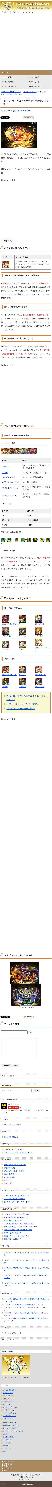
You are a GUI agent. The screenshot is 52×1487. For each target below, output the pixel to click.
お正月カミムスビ (9, 495)
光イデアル (39, 624)
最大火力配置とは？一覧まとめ (15, 1165)
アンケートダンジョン (10, 1407)
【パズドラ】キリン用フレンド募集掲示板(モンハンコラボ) (25, 1313)
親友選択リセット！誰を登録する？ (16, 1236)
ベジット (22, 675)
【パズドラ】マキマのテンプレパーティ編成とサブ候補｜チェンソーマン (26, 1277)
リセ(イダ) (6, 636)
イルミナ (22, 649)
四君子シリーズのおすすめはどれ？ (16, 1196)
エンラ (5, 473)
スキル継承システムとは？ (13, 1220)
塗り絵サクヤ (40, 675)
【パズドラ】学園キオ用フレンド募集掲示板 (19, 1304)
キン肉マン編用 (9, 1177)
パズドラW (6, 1448)
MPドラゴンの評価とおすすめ (14, 1199)
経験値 (5, 1434)
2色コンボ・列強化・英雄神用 (14, 1171)
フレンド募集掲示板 (11, 1137)
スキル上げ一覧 (34, 82)
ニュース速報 (7, 1442)
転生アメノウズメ (9, 675)
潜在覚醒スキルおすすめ (11, 1425)
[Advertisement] (26, 43)
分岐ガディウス (8, 477)
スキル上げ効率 (8, 82)
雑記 (4, 1451)
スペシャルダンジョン (10, 1413)
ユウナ (5, 687)
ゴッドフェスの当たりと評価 (20, 708)
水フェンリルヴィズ (10, 482)
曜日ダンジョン (8, 1419)
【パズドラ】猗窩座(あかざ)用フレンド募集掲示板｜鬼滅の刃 (25, 1299)
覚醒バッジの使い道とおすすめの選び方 (18, 1230)
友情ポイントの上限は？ (12, 1239)
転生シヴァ (39, 687)
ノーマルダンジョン (9, 1416)
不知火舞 (5, 467)
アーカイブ (5, 1333)
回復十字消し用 (9, 1168)
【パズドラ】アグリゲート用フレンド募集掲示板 (21, 1307)
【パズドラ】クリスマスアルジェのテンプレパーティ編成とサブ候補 (26, 1261)
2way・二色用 (9, 1174)
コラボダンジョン (9, 1401)
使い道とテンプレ (35, 86)
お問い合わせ (8, 1464)
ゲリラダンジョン (9, 1410)
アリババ (38, 636)
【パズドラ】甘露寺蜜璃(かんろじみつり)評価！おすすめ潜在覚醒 (26, 1254)
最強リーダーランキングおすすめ (22, 704)
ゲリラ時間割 (7, 77)
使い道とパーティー (22, 110)
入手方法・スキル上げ (10, 1428)
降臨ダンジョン (8, 1399)
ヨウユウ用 (8, 1183)
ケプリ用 (7, 1180)
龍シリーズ (6, 1404)
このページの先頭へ (27, 1484)
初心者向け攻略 (8, 1437)
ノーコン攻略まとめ (9, 86)
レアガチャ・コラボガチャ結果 (13, 1431)
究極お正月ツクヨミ (10, 488)
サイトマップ (8, 1468)
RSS (5, 1470)
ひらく (9, 241)
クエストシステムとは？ (12, 1233)
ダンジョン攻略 (34, 77)
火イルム (5, 649)
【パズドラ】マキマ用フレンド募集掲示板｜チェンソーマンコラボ (26, 1269)
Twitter (6, 1466)
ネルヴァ (22, 687)
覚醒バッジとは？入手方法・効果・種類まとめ (20, 1227)
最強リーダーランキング (12, 1125)
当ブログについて (9, 1462)
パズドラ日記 (7, 1440)
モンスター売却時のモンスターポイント (18, 1202)
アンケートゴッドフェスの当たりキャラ (18, 1152)
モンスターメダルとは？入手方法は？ (17, 1214)
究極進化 (6, 1445)
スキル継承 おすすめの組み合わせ (16, 1217)
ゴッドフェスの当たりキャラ (14, 1149)
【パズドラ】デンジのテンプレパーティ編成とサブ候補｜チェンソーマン (26, 1284)
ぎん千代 (22, 636)
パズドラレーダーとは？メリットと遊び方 (19, 1224)
